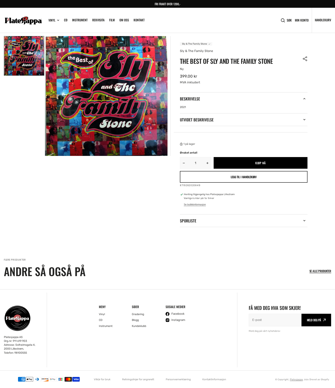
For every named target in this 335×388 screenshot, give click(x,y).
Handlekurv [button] (323, 20)
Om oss (124, 20)
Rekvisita (98, 20)
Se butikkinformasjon (195, 204)
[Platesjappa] (23, 20)
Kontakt (139, 20)
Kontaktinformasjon (214, 379)
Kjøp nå (260, 163)
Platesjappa (296, 379)
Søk (289, 20)
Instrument (80, 20)
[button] (305, 58)
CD (65, 20)
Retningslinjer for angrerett (138, 379)
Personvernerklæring (178, 379)
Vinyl (51, 20)
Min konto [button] (302, 20)
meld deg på (314, 320)
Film (112, 20)
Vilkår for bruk (102, 379)
